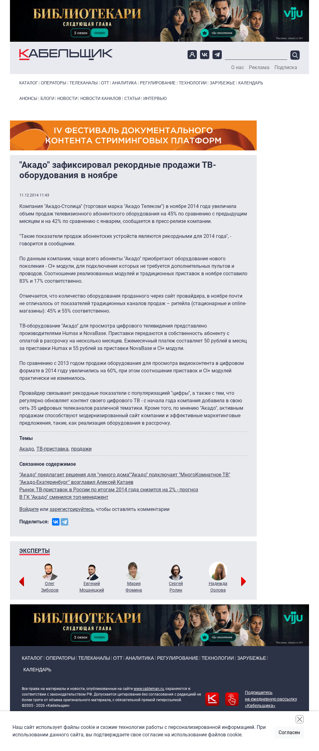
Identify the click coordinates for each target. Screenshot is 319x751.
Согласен (289, 732)
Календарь (250, 83)
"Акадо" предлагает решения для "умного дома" (75, 475)
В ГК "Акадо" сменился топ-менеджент (63, 497)
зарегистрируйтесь (72, 509)
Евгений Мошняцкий (91, 587)
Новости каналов (100, 99)
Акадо (26, 449)
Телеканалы (83, 83)
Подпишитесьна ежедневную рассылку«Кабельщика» (271, 699)
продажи (81, 449)
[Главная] (66, 54)
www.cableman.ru (149, 689)
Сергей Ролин (176, 587)
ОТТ (105, 83)
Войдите (29, 509)
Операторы (53, 83)
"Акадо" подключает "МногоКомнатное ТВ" (180, 475)
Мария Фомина (134, 587)
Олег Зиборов (50, 587)
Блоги (47, 99)
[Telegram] (64, 522)
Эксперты (34, 550)
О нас (237, 67)
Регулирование (158, 83)
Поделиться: (34, 522)
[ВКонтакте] (56, 522)
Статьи (132, 99)
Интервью (155, 99)
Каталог (28, 83)
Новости (67, 99)
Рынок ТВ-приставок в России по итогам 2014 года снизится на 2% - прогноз (108, 490)
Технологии (193, 83)
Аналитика (124, 83)
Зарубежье (222, 83)
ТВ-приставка (52, 449)
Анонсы (28, 99)
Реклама (259, 67)
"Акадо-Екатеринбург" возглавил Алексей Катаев (76, 482)
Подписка (285, 67)
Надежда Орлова (218, 587)
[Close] (300, 719)
